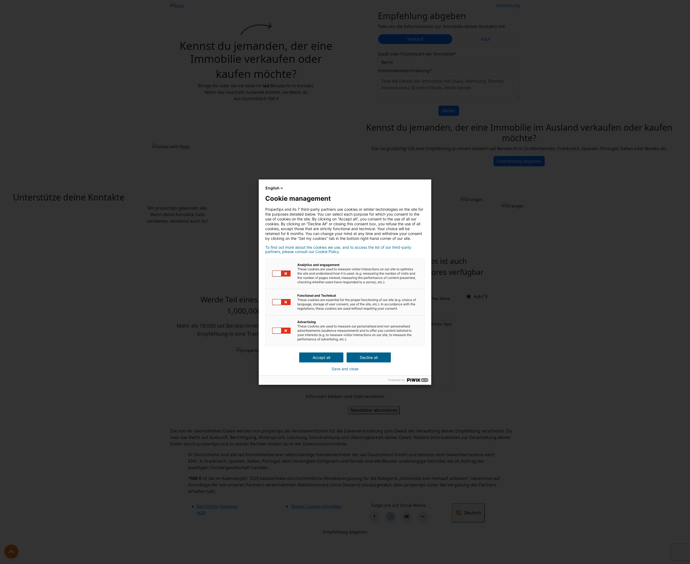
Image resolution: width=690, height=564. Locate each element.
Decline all (369, 357)
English (272, 188)
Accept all (321, 357)
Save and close (345, 369)
